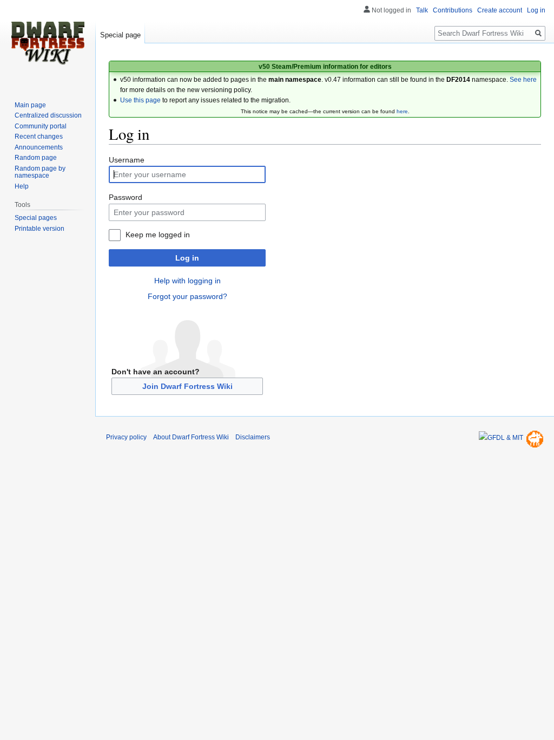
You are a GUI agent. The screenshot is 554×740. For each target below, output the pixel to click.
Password (125, 197)
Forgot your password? (187, 296)
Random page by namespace (40, 172)
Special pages (36, 218)
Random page (36, 157)
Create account (499, 10)
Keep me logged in (158, 234)
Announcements (39, 147)
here (402, 111)
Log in (187, 258)
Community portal (41, 126)
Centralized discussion (48, 115)
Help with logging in (187, 280)
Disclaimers (252, 437)
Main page (30, 105)
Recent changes (39, 136)
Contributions (452, 10)
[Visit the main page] (47, 43)
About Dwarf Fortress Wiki (191, 437)
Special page (120, 35)
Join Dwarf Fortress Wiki (187, 386)
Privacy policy (126, 437)
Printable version (39, 228)
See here (523, 79)
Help (22, 186)
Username (126, 159)
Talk (422, 10)
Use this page (140, 100)
